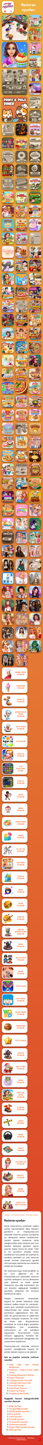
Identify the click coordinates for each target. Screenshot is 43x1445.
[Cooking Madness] (35, 75)
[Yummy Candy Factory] (8, 197)
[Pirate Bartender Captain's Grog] (8, 143)
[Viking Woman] (35, 578)
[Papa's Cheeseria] (8, 184)
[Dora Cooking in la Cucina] (21, 429)
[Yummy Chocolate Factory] (8, 225)
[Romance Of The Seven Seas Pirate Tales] (21, 605)
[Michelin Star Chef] (8, 361)
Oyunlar (7, 1215)
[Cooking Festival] (21, 252)
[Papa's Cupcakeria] (35, 116)
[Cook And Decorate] (35, 361)
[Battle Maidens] (8, 565)
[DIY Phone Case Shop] (35, 524)
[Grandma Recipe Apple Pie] (35, 320)
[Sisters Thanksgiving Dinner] (21, 497)
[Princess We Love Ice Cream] (35, 442)
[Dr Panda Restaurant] (35, 279)
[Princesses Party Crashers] (21, 646)
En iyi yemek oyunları (17, 1215)
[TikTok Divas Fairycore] (21, 551)
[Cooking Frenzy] (35, 252)
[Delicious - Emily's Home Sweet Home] (8, 238)
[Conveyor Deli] (8, 347)
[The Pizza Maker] (8, 456)
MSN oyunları (15, 1429)
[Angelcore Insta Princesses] (21, 578)
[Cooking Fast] (35, 265)
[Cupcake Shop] (8, 252)
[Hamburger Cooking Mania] (8, 211)
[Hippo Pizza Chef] (8, 483)
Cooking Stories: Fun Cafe (20, 1380)
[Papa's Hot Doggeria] (21, 184)
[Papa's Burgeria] (35, 184)
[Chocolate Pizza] (35, 374)
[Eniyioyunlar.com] (5, 11)
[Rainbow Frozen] (8, 388)
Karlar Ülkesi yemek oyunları (22, 1427)
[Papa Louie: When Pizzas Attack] (21, 469)
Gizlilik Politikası (22, 1440)
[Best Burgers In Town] (35, 197)
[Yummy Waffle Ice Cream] (35, 415)
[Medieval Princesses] (35, 605)
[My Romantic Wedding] (35, 551)
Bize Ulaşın (31, 1438)
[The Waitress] (8, 129)
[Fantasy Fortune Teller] (8, 633)
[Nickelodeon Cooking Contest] (35, 293)
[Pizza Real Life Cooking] (35, 469)
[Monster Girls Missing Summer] (35, 537)
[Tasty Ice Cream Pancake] (21, 442)
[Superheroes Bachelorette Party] (21, 633)
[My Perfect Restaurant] (21, 225)
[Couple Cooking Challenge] (21, 374)
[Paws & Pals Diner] (14, 109)
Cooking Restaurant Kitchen (21, 1375)
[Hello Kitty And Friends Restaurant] (35, 48)
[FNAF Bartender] (21, 129)
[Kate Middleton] (21, 565)
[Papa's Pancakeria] (35, 143)
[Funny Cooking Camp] (35, 483)
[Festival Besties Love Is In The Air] (21, 619)
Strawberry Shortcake (19, 1393)
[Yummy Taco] (21, 211)
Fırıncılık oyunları (16, 1419)
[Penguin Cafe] (21, 279)
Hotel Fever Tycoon (18, 1388)
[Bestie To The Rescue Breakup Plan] (35, 633)
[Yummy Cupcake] (35, 211)
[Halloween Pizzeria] (35, 456)
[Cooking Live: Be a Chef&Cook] (35, 89)
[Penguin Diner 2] (21, 347)
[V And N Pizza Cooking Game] (21, 456)
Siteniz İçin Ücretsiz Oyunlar (17, 1438)
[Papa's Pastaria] (8, 157)
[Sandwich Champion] (21, 306)
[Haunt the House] (35, 565)
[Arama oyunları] (11, 11)
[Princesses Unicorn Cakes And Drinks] (21, 510)
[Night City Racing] (8, 537)
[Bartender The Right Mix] (8, 170)
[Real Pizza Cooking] (8, 510)
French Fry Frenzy (17, 1391)
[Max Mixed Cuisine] (8, 306)
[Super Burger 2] (21, 333)
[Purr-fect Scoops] (35, 21)
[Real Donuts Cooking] (8, 524)
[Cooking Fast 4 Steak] (21, 320)
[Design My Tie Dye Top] (21, 537)
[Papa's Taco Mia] (21, 143)
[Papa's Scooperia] (35, 129)
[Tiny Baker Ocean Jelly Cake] (8, 429)
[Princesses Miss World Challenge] (21, 660)
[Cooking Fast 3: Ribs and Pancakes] (35, 306)
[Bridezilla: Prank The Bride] (8, 646)
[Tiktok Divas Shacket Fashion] (21, 592)
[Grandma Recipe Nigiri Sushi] (21, 265)
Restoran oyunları (32, 1215)
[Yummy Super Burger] (21, 401)
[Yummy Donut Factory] (8, 442)
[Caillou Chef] (35, 238)
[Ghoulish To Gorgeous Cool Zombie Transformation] (35, 646)
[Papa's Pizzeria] (21, 197)
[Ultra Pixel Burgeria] (21, 293)
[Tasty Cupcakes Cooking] (21, 361)
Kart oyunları (15, 1414)
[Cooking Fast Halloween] (8, 320)
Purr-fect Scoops (16, 1385)
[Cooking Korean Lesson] (35, 401)
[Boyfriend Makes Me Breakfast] (8, 374)
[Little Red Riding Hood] (8, 605)
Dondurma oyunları (18, 1424)
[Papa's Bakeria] (35, 157)
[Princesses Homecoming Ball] (8, 619)
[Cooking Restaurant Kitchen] (14, 27)
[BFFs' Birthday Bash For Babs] (8, 551)
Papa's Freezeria (16, 1377)
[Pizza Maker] (21, 388)
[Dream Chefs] (8, 333)
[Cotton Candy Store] (35, 510)
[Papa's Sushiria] (35, 170)
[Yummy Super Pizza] (21, 415)
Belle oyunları (15, 1406)
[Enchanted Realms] (8, 660)
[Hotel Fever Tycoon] (35, 34)
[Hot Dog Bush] (35, 333)
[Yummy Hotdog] (8, 401)
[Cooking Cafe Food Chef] (14, 82)
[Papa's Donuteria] (21, 157)
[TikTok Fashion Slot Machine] (35, 592)
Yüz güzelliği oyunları (18, 1408)
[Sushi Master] (8, 293)
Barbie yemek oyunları (19, 1411)
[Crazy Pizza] (35, 497)
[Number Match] (8, 578)
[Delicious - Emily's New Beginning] (8, 279)
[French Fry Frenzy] (35, 62)
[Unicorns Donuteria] (35, 225)
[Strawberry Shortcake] (21, 238)
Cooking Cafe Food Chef (20, 1383)
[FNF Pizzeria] (8, 497)
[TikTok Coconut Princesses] (35, 619)
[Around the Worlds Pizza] (35, 429)
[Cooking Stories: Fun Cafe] (14, 55)
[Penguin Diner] (8, 265)
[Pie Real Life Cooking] (35, 347)
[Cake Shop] (8, 469)
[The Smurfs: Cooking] (21, 483)
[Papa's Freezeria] (35, 102)
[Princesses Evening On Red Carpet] (8, 592)
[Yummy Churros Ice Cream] (8, 415)
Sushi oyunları (15, 1416)
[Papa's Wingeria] (21, 170)
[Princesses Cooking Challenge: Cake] (21, 524)
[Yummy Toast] (35, 388)
